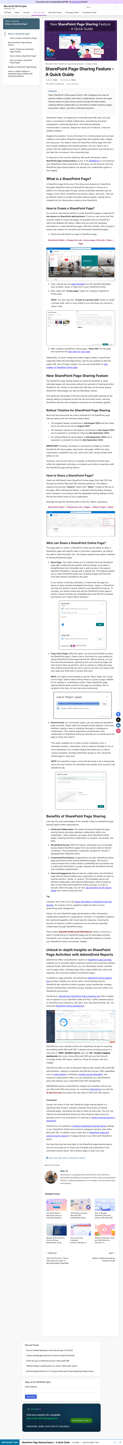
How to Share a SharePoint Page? (23, 56)
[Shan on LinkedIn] (67, 1171)
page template (77, 284)
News (17, 12)
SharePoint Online (89, 12)
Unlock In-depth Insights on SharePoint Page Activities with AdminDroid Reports (20, 73)
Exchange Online (72, 12)
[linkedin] (118, 725)
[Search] (116, 7)
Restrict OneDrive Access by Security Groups (103, 1257)
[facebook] (118, 714)
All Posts (7, 12)
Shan (55, 80)
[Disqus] (80, 1301)
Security (26, 12)
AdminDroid (76, 2)
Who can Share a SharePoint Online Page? (21, 61)
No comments (74, 84)
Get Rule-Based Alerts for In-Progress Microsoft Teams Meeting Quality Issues (60, 1371)
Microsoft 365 (39, 12)
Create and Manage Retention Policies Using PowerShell (50, 1355)
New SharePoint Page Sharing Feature (20, 43)
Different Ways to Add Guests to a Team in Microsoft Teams (51, 1366)
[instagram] (118, 731)
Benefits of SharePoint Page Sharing (22, 67)
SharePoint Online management (70, 1006)
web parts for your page (79, 351)
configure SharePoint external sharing (89, 1126)
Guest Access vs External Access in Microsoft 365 (47, 1361)
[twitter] (118, 719)
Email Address (31, 1387)
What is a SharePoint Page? (19, 34)
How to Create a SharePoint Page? (23, 38)
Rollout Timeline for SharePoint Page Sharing (22, 50)
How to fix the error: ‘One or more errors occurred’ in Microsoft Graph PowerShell (57, 1258)
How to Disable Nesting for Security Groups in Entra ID (49, 1350)
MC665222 (94, 161)
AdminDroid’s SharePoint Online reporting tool (79, 996)
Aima (73, 80)
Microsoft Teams (55, 12)
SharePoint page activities (99, 959)
